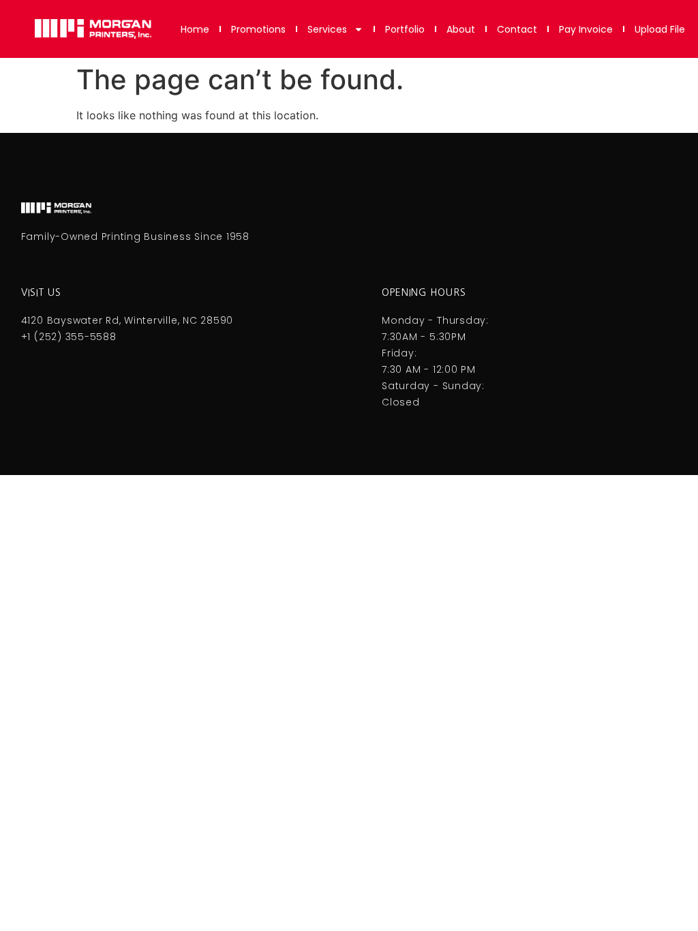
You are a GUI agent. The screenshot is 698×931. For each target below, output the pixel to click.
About (460, 29)
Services (327, 29)
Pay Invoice (586, 29)
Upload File (660, 29)
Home (195, 29)
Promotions (258, 29)
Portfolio (405, 29)
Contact (517, 29)
